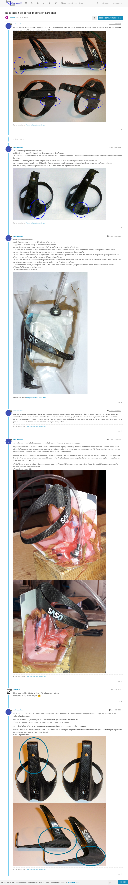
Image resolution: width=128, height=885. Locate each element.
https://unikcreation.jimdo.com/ (36, 125)
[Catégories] (26, 3)
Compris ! (122, 882)
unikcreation (18, 24)
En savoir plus (73, 882)
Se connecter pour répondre (110, 18)
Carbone (12, 17)
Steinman (16, 689)
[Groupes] (56, 3)
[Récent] (32, 3)
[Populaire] (44, 3)
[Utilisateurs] (50, 3)
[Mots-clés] (38, 3)
